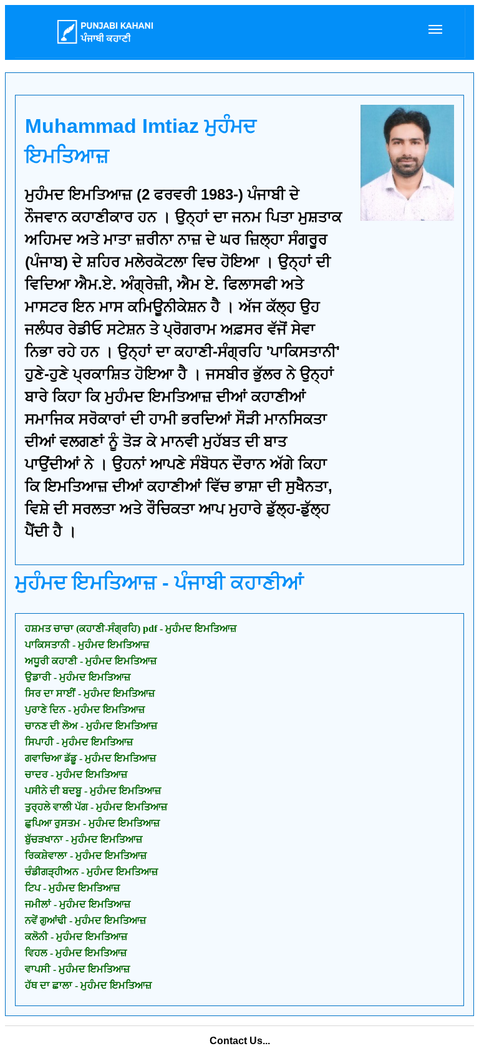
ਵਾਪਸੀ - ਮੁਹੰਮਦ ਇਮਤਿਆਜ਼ (77, 969)
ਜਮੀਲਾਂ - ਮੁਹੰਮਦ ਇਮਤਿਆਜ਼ (77, 904)
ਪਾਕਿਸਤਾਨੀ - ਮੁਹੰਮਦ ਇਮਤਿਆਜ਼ (87, 644)
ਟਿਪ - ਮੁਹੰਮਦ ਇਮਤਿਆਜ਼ (72, 888)
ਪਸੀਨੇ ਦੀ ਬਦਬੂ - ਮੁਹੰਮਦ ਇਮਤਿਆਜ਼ (93, 790)
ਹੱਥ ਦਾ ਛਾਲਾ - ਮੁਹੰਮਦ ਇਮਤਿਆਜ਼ (88, 985)
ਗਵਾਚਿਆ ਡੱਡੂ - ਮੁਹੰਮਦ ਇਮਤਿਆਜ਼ (90, 758)
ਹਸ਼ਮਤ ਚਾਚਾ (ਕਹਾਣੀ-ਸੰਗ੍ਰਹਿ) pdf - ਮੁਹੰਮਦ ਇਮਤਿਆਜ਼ (130, 628)
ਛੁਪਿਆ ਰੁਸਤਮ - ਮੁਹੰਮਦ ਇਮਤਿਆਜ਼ (92, 823)
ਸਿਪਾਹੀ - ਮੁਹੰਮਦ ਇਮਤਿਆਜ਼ (79, 742)
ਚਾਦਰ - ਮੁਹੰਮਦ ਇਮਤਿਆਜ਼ (76, 774)
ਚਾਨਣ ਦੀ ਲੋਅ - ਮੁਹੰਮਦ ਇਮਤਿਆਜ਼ (91, 725)
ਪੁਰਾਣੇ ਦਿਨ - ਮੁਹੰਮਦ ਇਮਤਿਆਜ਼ (85, 709)
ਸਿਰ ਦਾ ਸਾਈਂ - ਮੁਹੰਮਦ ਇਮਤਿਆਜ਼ (90, 693)
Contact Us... (240, 1040)
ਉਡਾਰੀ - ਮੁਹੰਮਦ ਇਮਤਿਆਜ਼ (77, 677)
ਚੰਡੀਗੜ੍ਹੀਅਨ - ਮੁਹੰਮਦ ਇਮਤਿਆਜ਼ (91, 871)
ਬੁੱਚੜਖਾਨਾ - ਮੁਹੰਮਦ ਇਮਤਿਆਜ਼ (83, 839)
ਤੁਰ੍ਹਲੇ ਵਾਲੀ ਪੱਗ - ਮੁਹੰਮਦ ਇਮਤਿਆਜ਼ (96, 807)
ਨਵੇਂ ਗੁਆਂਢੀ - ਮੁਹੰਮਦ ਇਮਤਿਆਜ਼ (85, 920)
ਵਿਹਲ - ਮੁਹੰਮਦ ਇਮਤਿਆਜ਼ (76, 952)
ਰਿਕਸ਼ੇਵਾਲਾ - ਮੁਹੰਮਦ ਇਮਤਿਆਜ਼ (86, 855)
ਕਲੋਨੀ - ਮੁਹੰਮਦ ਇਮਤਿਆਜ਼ (76, 936)
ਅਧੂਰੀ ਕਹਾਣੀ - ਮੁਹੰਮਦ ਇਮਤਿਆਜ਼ (91, 661)
